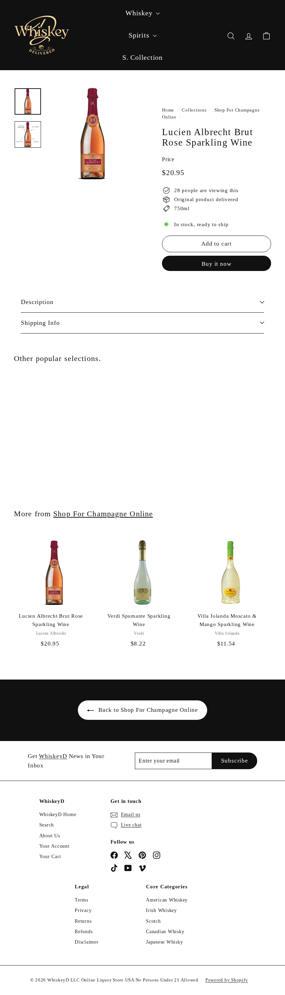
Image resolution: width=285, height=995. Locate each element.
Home (168, 110)
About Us (49, 835)
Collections (194, 110)
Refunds (83, 931)
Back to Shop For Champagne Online (148, 710)
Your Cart (50, 856)
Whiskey (139, 13)
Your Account (54, 846)
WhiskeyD (53, 756)
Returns (83, 921)
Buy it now (216, 264)
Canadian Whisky (165, 931)
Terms (81, 900)
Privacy (83, 910)
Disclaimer (87, 942)
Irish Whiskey (161, 910)
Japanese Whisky (164, 942)
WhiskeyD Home (57, 814)
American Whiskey (167, 900)
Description (37, 301)
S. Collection (142, 57)
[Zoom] (93, 133)
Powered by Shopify (226, 979)
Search (46, 825)
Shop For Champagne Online (103, 513)
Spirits (140, 35)
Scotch (153, 921)
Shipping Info (40, 322)
